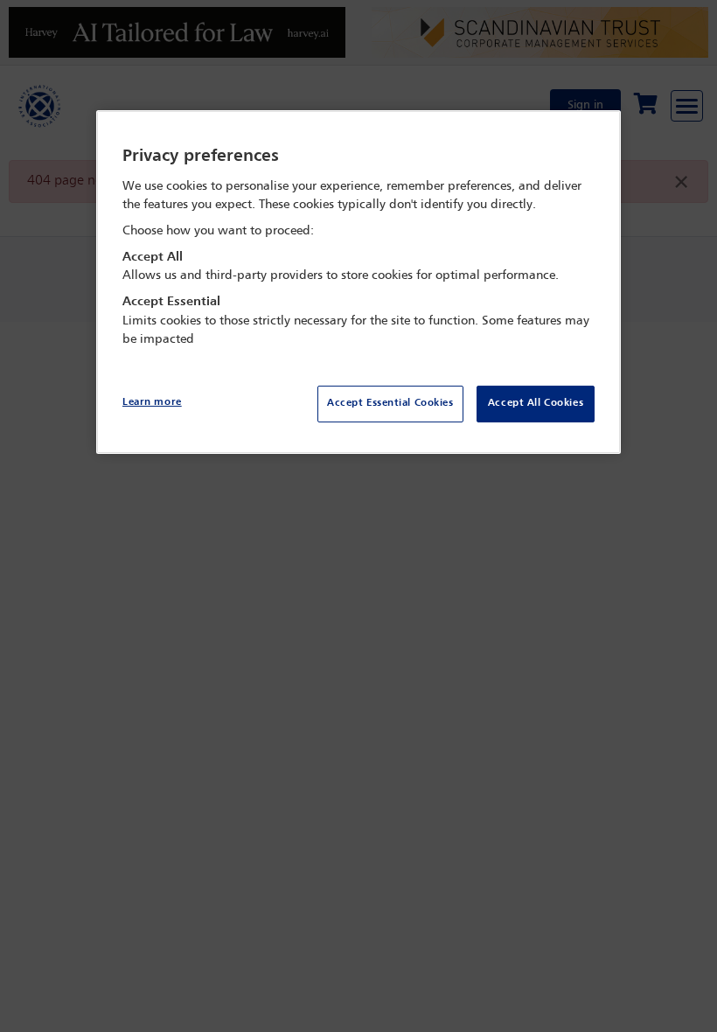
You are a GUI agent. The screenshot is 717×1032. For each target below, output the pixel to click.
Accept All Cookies (535, 403)
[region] (358, 282)
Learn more (152, 402)
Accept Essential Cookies (390, 403)
